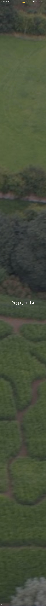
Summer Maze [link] (28, 1)
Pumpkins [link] (33, 1)
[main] (23, 303)
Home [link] (24, 1)
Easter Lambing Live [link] (39, 1)
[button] (45, 1)
